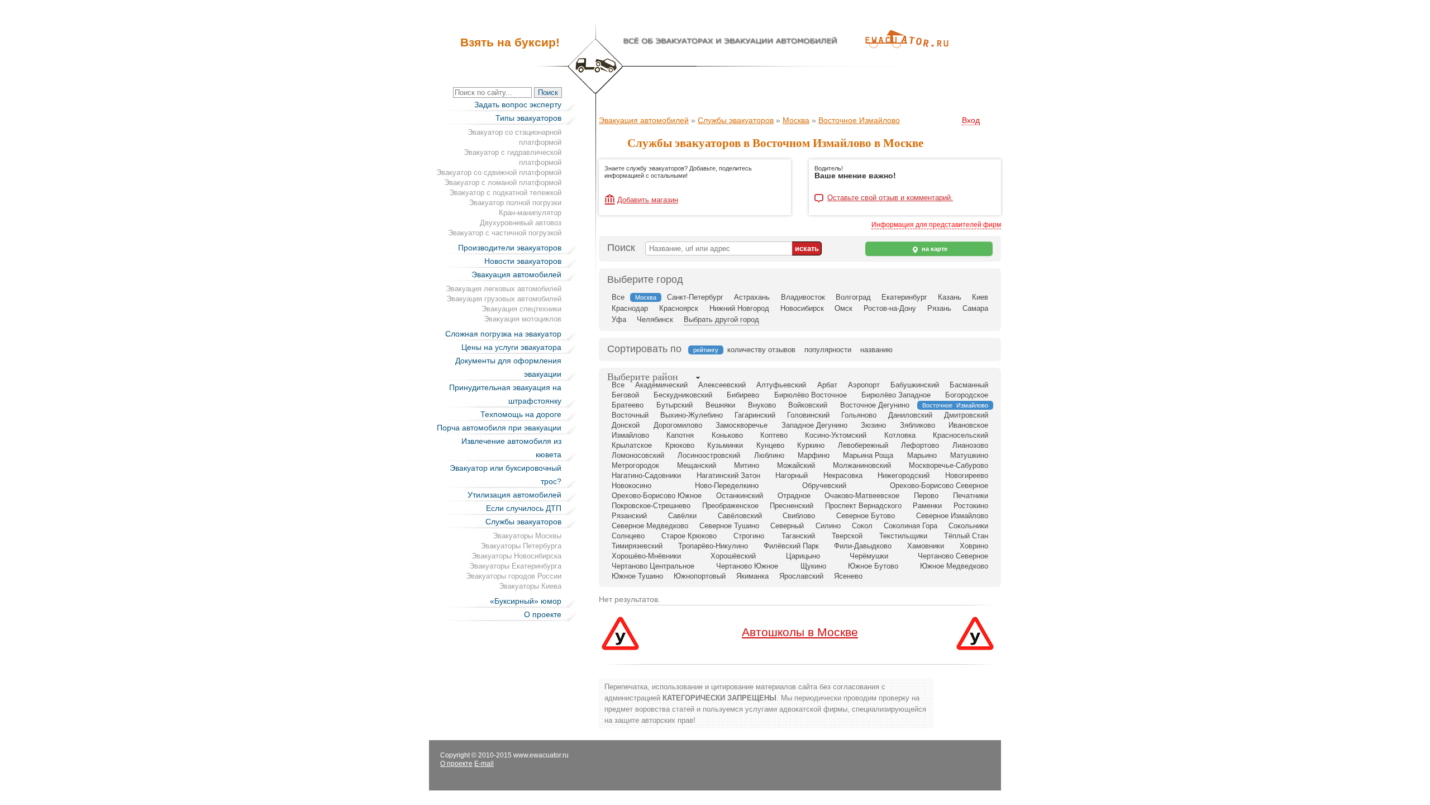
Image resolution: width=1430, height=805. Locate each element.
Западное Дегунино (814, 425)
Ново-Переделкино (727, 485)
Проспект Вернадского (863, 505)
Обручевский (824, 485)
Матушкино (969, 455)
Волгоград (853, 297)
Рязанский (629, 516)
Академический (661, 385)
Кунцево (770, 445)
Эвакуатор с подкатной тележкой (505, 192)
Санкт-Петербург (695, 297)
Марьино (922, 455)
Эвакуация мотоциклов (522, 319)
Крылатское (632, 445)
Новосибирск (802, 308)
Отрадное (794, 495)
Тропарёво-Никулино (713, 546)
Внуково (762, 405)
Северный (787, 526)
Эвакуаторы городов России (513, 576)
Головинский (808, 415)
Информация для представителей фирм (936, 225)
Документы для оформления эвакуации (508, 367)
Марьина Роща (868, 455)
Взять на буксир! (510, 42)
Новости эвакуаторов (522, 261)
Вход (971, 120)
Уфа (619, 319)
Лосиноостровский (709, 455)
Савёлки (682, 516)
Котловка (900, 435)
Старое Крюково (689, 536)
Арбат (827, 385)
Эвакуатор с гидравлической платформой (512, 157)
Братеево (628, 405)
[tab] (642, 378)
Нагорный (791, 475)
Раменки (927, 505)
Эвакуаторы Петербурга (520, 546)
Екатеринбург (904, 297)
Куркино (810, 445)
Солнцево (628, 536)
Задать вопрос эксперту (517, 104)
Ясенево (848, 576)
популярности (827, 349)
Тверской (847, 536)
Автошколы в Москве (800, 632)
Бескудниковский (683, 395)
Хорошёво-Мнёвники (646, 556)
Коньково (727, 435)
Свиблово (799, 516)
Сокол (862, 526)
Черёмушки (869, 556)
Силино (828, 526)
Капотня (680, 435)
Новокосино (631, 485)
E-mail (484, 764)
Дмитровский (966, 415)
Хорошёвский (733, 556)
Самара (975, 308)
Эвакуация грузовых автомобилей (503, 299)
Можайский (796, 465)
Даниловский (910, 415)
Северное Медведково (650, 526)
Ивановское (968, 425)
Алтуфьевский (781, 385)
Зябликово (917, 425)
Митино (746, 465)
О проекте (542, 614)
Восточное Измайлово (859, 120)
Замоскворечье (742, 425)
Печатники (970, 495)
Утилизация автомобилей (514, 494)
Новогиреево (966, 475)
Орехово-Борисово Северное (939, 485)
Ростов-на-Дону (890, 308)
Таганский (798, 536)
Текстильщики (903, 536)
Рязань (939, 308)
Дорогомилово (678, 425)
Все (618, 297)
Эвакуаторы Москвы (527, 536)
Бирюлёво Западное (896, 395)
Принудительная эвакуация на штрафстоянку (505, 394)
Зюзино (873, 425)
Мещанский (696, 465)
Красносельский (960, 435)
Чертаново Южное (747, 566)
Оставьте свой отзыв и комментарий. (890, 198)
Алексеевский (722, 385)
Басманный (969, 385)
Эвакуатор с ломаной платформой (502, 182)
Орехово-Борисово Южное (657, 495)
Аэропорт (864, 385)
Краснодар (630, 308)
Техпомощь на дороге (520, 414)
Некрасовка (842, 475)
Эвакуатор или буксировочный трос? (505, 474)
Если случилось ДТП (523, 508)
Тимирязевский (637, 546)
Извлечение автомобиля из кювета (511, 448)
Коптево (774, 435)
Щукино (813, 566)
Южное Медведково (954, 566)
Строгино (748, 536)
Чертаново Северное (953, 556)
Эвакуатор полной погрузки (515, 202)
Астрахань (752, 297)
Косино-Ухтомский (835, 435)
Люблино (769, 455)
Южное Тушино (637, 576)
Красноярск (678, 308)
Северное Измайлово (952, 516)
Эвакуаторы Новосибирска (516, 556)
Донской (626, 425)
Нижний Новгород (739, 308)
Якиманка (752, 576)
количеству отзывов (761, 349)
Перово (926, 495)
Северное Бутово (865, 516)
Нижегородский (904, 475)
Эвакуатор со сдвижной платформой (498, 172)
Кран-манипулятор (530, 213)
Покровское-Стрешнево (651, 505)
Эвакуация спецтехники (521, 309)
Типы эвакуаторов (528, 117)
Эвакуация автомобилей (516, 274)
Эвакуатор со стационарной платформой (514, 137)
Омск (843, 308)
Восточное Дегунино (874, 405)
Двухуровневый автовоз (520, 223)
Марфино (814, 455)
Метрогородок (635, 465)
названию (876, 349)
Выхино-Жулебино (691, 415)
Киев (980, 297)
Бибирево (743, 395)
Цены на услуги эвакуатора (511, 347)
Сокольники (968, 526)
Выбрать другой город (721, 319)
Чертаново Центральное (653, 566)
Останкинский (739, 495)
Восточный (630, 415)
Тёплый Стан (966, 536)
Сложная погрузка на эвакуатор (503, 333)
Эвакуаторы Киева (530, 586)
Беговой (625, 395)
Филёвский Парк (791, 546)
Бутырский (674, 405)
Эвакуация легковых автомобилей (503, 289)
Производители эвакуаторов (509, 247)
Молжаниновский (862, 465)
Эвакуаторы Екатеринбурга (515, 566)
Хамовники (925, 546)
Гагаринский (755, 415)
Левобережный (863, 445)
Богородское (966, 395)
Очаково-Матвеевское (861, 495)
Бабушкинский (914, 385)
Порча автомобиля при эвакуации (499, 427)
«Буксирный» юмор (525, 600)
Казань (949, 297)
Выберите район (642, 376)
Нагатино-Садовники (646, 475)
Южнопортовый (700, 576)
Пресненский (791, 505)
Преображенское (730, 505)
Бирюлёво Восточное (810, 395)
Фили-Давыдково (863, 546)
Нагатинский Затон (728, 475)
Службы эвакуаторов (523, 521)
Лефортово (920, 445)
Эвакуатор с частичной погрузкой (504, 233)
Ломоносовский (638, 455)
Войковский (807, 405)
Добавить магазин (647, 200)
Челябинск (655, 319)
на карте (933, 248)
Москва (796, 120)
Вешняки (720, 405)
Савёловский (740, 516)
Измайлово (630, 435)
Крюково (679, 445)
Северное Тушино (729, 526)
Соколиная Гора (910, 526)
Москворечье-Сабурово (948, 465)
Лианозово (970, 445)
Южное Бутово (873, 566)
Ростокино (971, 505)
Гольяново (858, 415)
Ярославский (801, 576)
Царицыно (803, 556)
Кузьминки (725, 445)
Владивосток (803, 297)
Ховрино (974, 546)
